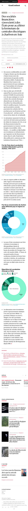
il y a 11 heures (5, 387)
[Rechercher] (25, 5)
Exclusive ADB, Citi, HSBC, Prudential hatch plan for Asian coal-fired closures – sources (14, 354)
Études (10, 404)
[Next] (25, 375)
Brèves (9, 12)
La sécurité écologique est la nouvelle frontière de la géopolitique (17, 424)
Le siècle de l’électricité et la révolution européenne (17, 451)
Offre (3, 492)
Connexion (14, 1)
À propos (4, 491)
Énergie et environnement (18, 12)
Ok (14, 509)
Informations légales (6, 498)
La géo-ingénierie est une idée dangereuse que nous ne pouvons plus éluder (17, 439)
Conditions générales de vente (8, 499)
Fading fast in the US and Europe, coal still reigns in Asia (14, 361)
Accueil (3, 493)
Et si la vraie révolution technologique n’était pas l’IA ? (17, 409)
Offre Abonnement (23, 1)
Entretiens (11, 448)
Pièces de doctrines (13, 417)
